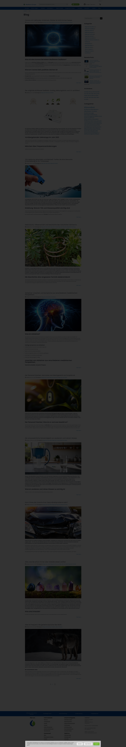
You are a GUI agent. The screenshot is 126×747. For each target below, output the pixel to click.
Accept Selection (88, 743)
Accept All (96, 743)
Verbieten (80, 743)
